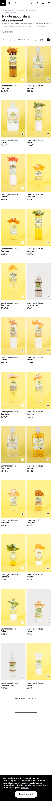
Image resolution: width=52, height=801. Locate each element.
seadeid (25, 788)
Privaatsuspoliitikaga (38, 785)
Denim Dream (8, 10)
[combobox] (21, 40)
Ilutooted (30, 10)
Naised (20, 10)
